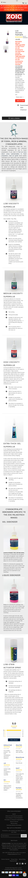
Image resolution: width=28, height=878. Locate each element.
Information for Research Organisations (14, 819)
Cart (25, 3)
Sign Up (24, 835)
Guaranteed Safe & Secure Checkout (13, 869)
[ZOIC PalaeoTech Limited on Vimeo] (25, 863)
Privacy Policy (14, 859)
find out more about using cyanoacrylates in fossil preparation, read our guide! (14, 153)
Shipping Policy (13, 861)
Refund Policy (22, 859)
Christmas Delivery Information (14, 825)
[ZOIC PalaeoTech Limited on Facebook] (17, 863)
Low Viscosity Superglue (19, 33)
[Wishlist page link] (17, 1)
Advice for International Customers (14, 816)
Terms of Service (14, 821)
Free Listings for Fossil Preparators (14, 817)
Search (14, 814)
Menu (4, 2)
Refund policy (14, 823)
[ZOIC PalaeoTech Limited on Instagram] (20, 863)
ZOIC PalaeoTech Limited (15, 867)
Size (16, 94)
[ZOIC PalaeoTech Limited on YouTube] (22, 863)
